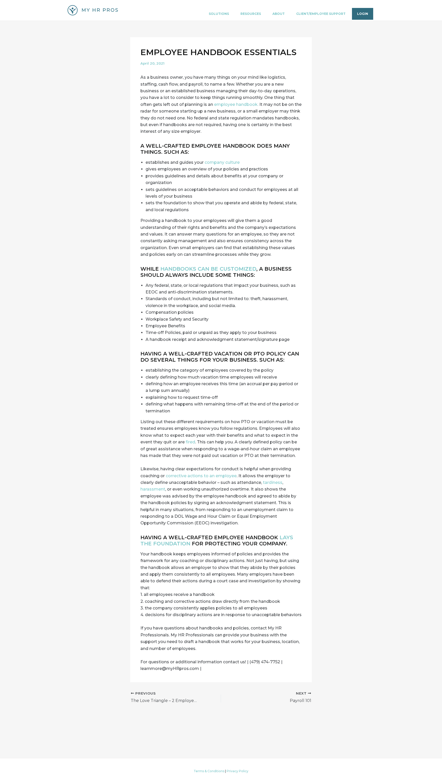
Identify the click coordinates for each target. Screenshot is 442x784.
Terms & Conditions (209, 771)
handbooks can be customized (208, 269)
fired (190, 442)
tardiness (272, 482)
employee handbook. (236, 104)
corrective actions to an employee (201, 475)
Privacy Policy (237, 771)
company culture (222, 162)
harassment (152, 489)
